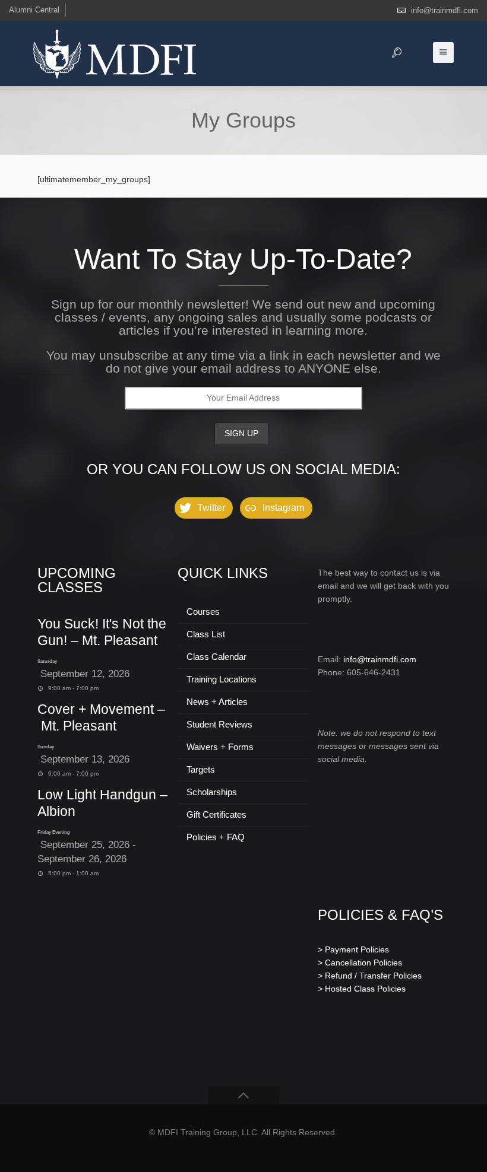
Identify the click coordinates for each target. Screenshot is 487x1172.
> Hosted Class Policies (362, 988)
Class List (205, 634)
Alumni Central (34, 9)
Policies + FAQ (215, 837)
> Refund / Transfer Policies (370, 975)
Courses (203, 611)
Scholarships (211, 792)
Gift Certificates (216, 814)
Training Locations (221, 679)
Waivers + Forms (220, 747)
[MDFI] (114, 53)
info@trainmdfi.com (444, 10)
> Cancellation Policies (360, 962)
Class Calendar (216, 657)
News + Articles (217, 702)
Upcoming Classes (76, 580)
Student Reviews (219, 724)
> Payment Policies (353, 949)
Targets (200, 769)
